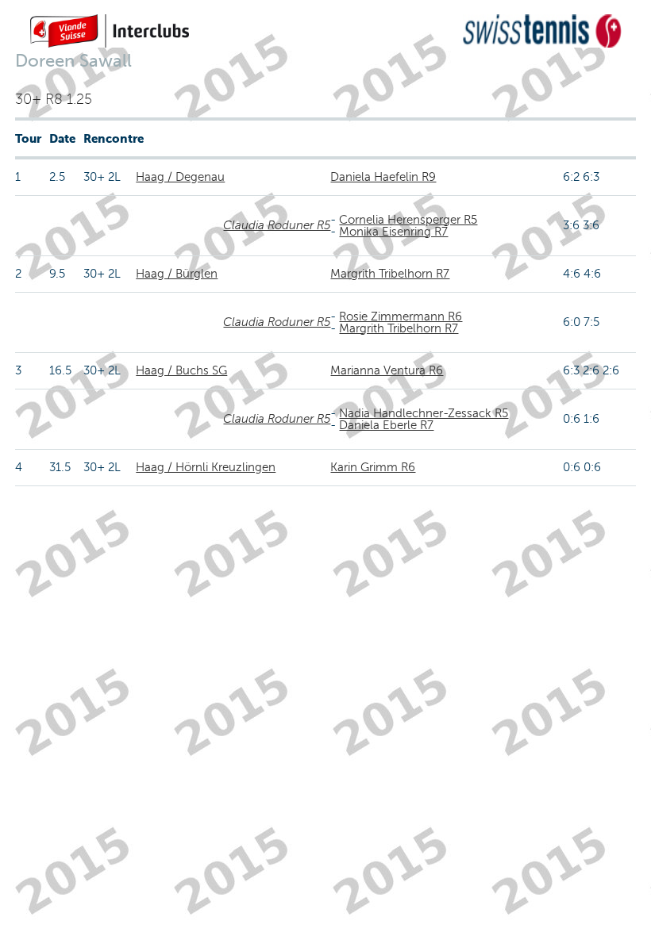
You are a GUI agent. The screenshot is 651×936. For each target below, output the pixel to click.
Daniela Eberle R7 (386, 425)
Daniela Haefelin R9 (383, 177)
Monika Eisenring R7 (393, 231)
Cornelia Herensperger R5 (408, 219)
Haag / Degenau (180, 177)
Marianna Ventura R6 (386, 370)
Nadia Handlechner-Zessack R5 (423, 413)
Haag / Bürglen (177, 273)
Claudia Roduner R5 (276, 225)
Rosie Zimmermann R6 (400, 316)
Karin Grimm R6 (372, 467)
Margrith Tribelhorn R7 (389, 273)
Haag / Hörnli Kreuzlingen (205, 467)
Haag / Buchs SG (181, 370)
